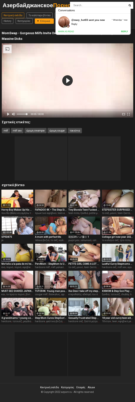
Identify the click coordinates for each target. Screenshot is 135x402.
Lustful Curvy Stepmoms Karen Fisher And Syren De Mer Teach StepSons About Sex (118, 263)
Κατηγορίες (24, 21)
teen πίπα (73, 213)
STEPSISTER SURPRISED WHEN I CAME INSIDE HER (118, 209)
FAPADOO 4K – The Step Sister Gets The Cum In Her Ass (51, 209)
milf (6, 130)
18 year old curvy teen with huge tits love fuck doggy (118, 318)
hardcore (6, 321)
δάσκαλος (54, 294)
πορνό (9, 267)
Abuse (91, 387)
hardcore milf (42, 267)
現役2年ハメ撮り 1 (78, 236)
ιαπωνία (97, 240)
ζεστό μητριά (91, 321)
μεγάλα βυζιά (30, 321)
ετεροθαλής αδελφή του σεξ (84, 294)
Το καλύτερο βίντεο (39, 15)
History (7, 21)
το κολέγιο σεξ (110, 240)
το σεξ (54, 240)
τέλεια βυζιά (42, 240)
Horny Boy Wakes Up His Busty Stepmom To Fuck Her (17, 209)
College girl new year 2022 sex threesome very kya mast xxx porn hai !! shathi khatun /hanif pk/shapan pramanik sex (118, 236)
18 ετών (106, 321)
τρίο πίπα (125, 240)
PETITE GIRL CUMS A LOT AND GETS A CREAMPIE (84, 263)
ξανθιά (84, 213)
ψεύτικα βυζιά (54, 321)
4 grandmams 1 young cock (17, 318)
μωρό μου (73, 240)
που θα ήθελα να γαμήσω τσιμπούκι (21, 213)
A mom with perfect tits (48, 236)
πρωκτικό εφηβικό (46, 213)
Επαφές (80, 387)
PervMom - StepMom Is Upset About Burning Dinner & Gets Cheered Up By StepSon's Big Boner (51, 263)
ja (2, 240)
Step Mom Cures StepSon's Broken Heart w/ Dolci (51, 318)
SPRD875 (6, 236)
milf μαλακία (58, 267)
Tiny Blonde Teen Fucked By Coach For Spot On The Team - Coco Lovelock (84, 209)
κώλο (62, 240)
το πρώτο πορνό (15, 294)
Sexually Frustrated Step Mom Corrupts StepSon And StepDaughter (84, 318)
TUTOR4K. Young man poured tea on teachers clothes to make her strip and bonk (51, 291)
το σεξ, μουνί (109, 213)
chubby (125, 294)
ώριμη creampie (35, 130)
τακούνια (75, 130)
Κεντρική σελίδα (13, 15)
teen (114, 321)
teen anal (63, 213)
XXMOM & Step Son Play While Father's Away (118, 291)
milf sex (17, 130)
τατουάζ (115, 294)
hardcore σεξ (109, 267)
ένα (3, 267)
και (3, 294)
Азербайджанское (12, 5)
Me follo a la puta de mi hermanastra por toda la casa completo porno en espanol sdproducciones (17, 263)
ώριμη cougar (57, 130)
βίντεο (29, 294)
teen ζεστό (124, 213)
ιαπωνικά (86, 240)
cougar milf (41, 294)
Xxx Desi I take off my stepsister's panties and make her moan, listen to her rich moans (84, 291)
